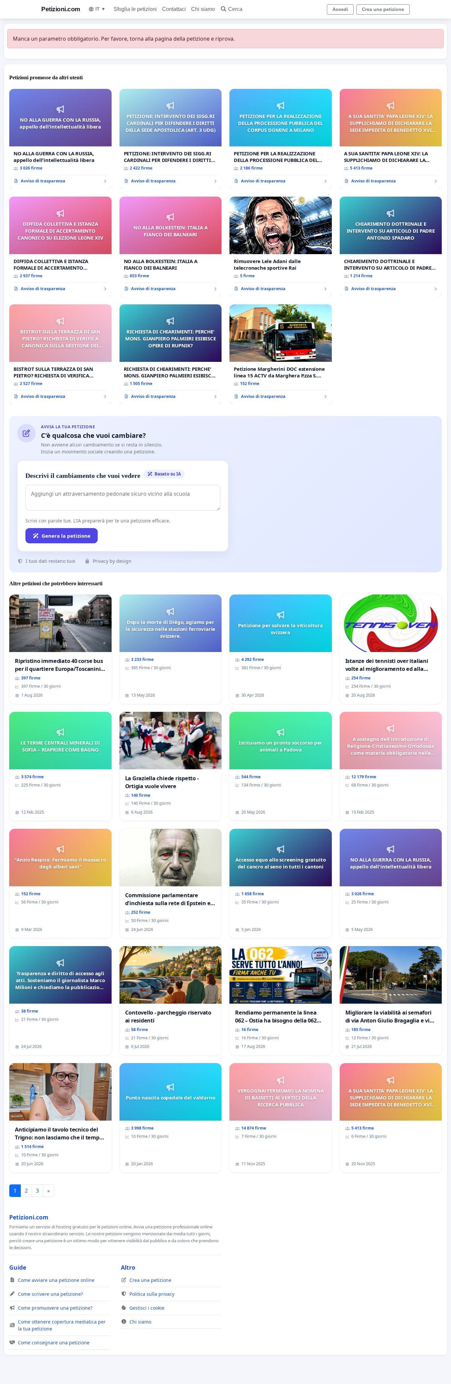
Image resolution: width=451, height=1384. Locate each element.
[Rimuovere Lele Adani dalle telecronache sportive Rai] (280, 246)
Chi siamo (203, 9)
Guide (17, 1267)
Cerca (235, 9)
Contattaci (174, 9)
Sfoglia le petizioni (135, 9)
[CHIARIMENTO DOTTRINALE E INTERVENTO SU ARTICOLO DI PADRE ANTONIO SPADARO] (391, 246)
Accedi (340, 9)
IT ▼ (100, 9)
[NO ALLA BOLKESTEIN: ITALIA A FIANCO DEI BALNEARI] (171, 246)
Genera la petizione (66, 535)
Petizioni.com (60, 9)
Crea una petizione (383, 9)
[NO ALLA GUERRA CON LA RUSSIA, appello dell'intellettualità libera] (60, 139)
